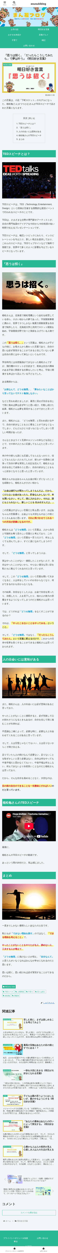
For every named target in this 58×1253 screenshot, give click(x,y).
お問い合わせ (42, 1238)
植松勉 (7, 995)
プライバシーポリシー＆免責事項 (15, 1240)
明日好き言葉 (10, 986)
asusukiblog (38, 4)
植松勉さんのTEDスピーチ (30, 135)
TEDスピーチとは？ (27, 123)
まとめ (21, 139)
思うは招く (41, 991)
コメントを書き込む (29, 1212)
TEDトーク (9, 991)
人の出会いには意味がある (30, 131)
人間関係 (20, 991)
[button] (52, 633)
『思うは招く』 (25, 127)
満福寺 (16, 995)
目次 (25, 117)
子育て (30, 991)
